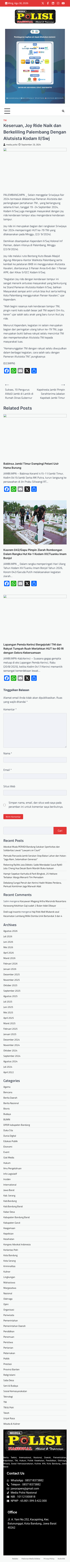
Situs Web (9, 786)
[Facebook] (48, 3)
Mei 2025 (8, 1012)
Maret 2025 (9, 1023)
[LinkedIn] (53, 3)
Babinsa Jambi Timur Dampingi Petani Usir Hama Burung (31, 465)
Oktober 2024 (10, 1050)
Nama (7, 753)
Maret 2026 (9, 958)
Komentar (10, 709)
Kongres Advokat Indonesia (17, 1244)
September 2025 (11, 990)
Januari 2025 (9, 1034)
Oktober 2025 (10, 985)
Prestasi (7, 1364)
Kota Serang (9, 1260)
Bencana (7, 1092)
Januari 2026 (9, 969)
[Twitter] (43, 3)
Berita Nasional (11, 1103)
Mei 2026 (8, 947)
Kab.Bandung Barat (13, 1206)
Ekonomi (7, 1146)
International (9, 1184)
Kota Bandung (10, 1255)
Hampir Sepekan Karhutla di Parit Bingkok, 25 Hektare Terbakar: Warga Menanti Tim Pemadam (30, 875)
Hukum (7, 1163)
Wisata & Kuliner (11, 1423)
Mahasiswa (9, 1282)
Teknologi (8, 1396)
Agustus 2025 (10, 996)
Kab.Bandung (10, 1201)
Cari (60, 831)
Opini (5, 1304)
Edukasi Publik (10, 1141)
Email (7, 770)
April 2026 (8, 952)
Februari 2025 (10, 1028)
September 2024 (11, 1056)
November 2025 (11, 980)
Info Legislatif (10, 1173)
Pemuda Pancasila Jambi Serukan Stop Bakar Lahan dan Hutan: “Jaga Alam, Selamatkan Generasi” (34, 857)
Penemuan (8, 1337)
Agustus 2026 (10, 931)
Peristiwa (8, 1342)
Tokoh (6, 1413)
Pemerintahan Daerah (14, 1326)
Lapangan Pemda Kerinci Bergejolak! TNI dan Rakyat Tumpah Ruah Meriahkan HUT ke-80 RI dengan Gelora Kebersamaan (33, 648)
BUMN (6, 1119)
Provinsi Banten (11, 1369)
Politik (6, 1358)
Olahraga (7, 1298)
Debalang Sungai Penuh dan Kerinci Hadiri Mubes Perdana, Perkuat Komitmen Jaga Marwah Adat (32, 884)
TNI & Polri (8, 1407)
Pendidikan (8, 1331)
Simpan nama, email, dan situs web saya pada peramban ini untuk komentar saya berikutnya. (36, 805)
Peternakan (9, 1353)
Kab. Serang (9, 1195)
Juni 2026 (8, 942)
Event (6, 1152)
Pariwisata (8, 1315)
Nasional (7, 1293)
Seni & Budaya (10, 1385)
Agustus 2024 (10, 1061)
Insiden (7, 1179)
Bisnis (6, 1108)
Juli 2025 (7, 1001)
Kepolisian (8, 1233)
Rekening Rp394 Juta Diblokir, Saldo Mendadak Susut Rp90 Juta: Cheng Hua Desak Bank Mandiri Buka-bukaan (32, 866)
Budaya (7, 1114)
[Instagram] (58, 3)
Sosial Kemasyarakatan (15, 1391)
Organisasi (8, 1309)
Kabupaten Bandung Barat (16, 1217)
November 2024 (11, 1045)
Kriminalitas (9, 1266)
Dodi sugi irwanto (12, 911)
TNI (5, 120)
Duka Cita (8, 1130)
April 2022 (8, 1072)
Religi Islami (9, 1375)
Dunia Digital (9, 1135)
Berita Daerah (10, 1097)
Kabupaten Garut (11, 1222)
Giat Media (8, 1157)
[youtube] (63, 3)
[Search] (63, 111)
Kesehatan (8, 1239)
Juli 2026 (7, 936)
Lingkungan (9, 1277)
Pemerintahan (10, 1320)
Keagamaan (9, 1228)
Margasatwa (9, 1288)
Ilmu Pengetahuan (12, 1168)
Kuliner (6, 1271)
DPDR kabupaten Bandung (16, 1125)
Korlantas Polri (10, 1250)
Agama (6, 1087)
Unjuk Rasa (9, 1418)
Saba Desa (8, 1380)
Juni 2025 (8, 1007)
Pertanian (8, 1347)
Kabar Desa (9, 1212)
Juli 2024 (7, 1067)
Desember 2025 (11, 974)
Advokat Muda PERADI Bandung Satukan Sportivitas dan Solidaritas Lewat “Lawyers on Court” (31, 848)
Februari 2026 (10, 963)
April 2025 (8, 1018)
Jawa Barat (8, 1190)
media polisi (12, 144)
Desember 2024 (11, 1039)
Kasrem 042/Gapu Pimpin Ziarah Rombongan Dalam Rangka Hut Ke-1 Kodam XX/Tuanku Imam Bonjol (34, 554)
